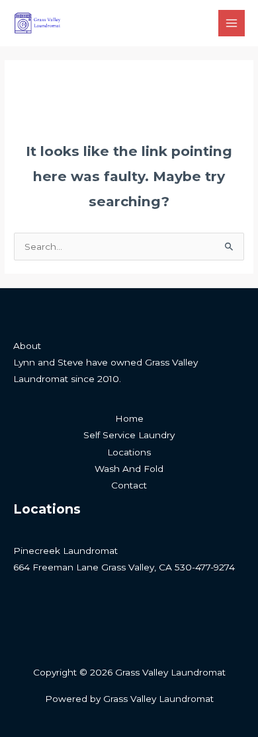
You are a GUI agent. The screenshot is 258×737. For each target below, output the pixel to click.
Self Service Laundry (129, 435)
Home (129, 418)
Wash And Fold (129, 468)
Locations (129, 452)
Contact (129, 485)
